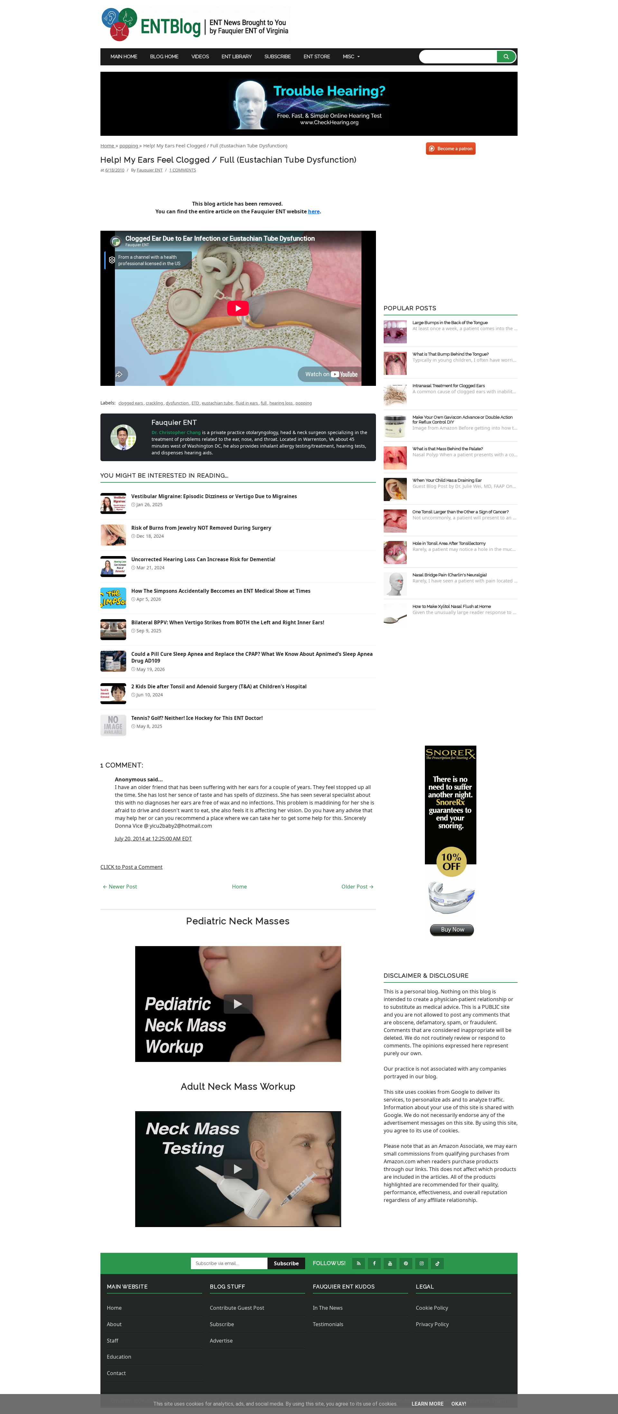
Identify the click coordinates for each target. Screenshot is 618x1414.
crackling (155, 403)
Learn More (428, 1404)
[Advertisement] (451, 685)
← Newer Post (120, 886)
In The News (328, 1307)
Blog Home (164, 57)
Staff (112, 1340)
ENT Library (237, 57)
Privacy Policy (432, 1324)
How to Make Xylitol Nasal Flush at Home (452, 606)
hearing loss (281, 403)
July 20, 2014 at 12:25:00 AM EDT (153, 838)
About (114, 1324)
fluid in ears (247, 403)
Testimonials (328, 1324)
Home (239, 886)
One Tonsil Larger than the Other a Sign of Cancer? (461, 511)
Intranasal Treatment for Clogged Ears (449, 385)
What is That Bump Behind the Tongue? (451, 354)
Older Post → (358, 886)
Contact (116, 1373)
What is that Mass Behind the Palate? (448, 448)
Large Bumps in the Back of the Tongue (450, 322)
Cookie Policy (432, 1307)
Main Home (124, 57)
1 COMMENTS (182, 170)
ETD (196, 403)
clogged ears (131, 403)
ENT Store (317, 57)
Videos (200, 57)
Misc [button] (348, 57)
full (264, 403)
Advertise (221, 1340)
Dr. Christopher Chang (177, 432)
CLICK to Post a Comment (131, 866)
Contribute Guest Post (237, 1307)
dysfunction (178, 403)
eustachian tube (218, 403)
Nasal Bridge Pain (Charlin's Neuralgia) (450, 574)
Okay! (458, 1404)
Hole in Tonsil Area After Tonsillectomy (449, 543)
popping (303, 403)
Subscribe (278, 57)
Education (119, 1356)
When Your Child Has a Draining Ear (447, 480)
